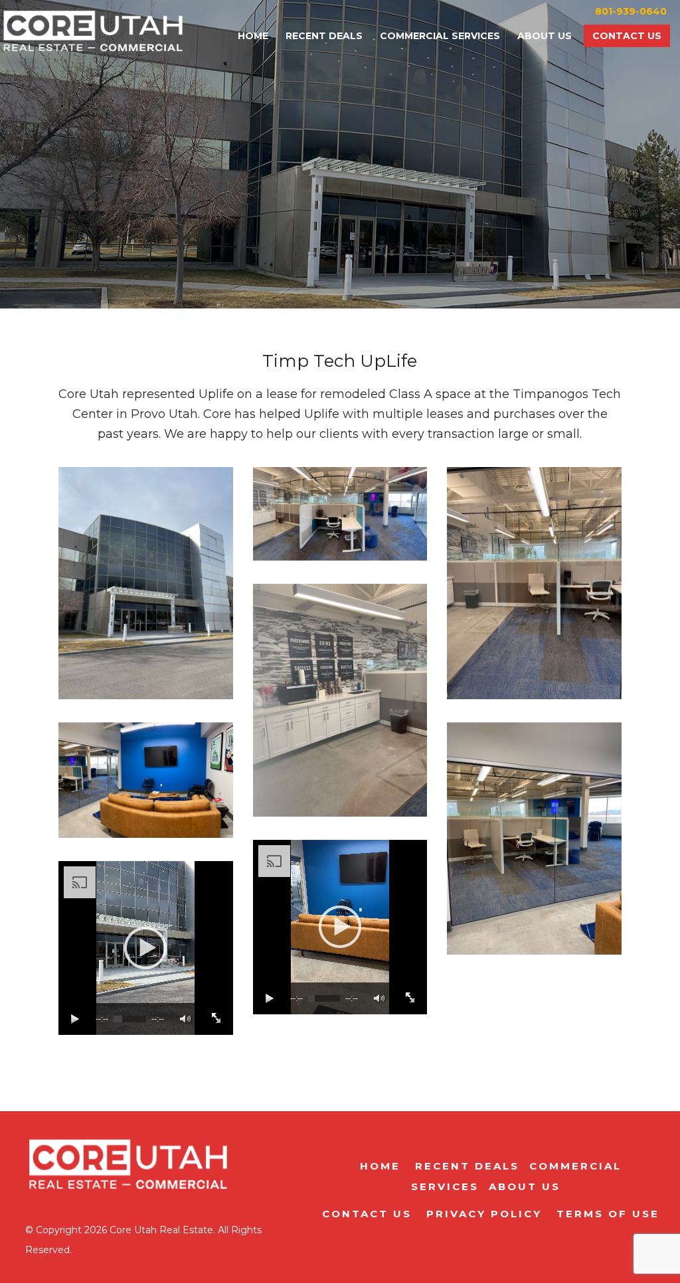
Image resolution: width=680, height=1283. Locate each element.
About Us (544, 36)
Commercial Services (440, 36)
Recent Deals (324, 36)
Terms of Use (605, 1213)
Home (253, 36)
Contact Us (626, 36)
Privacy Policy (482, 1213)
